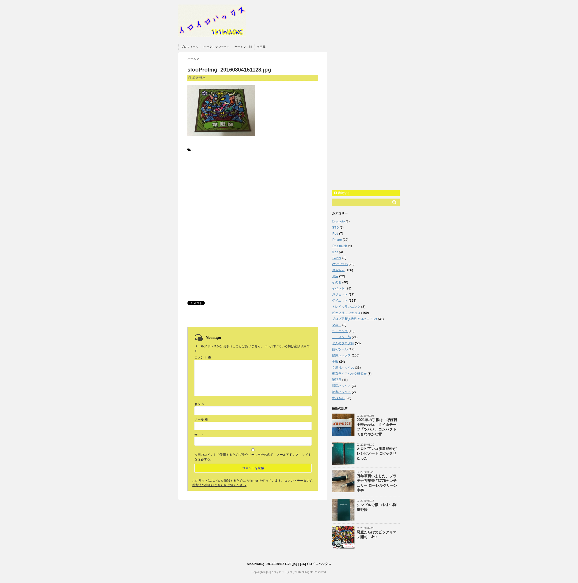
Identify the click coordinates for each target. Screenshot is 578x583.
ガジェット (340, 294)
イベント (338, 288)
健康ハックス (341, 355)
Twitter (336, 258)
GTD (335, 227)
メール (201, 419)
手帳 (335, 361)
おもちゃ (338, 270)
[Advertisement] (252, 193)
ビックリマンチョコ (216, 47)
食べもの (338, 398)
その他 (336, 282)
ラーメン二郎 (243, 47)
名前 (199, 404)
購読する (343, 193)
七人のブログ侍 (343, 343)
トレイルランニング (346, 306)
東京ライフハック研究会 (349, 373)
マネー (336, 325)
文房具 (261, 47)
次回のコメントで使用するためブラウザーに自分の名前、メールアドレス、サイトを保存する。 (252, 457)
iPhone (337, 239)
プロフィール (189, 47)
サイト (199, 435)
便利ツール (340, 349)
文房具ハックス (343, 367)
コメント (202, 357)
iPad (335, 233)
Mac (335, 252)
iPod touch (339, 246)
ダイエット (340, 300)
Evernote (338, 221)
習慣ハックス (341, 386)
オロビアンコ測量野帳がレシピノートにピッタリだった (376, 453)
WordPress (340, 264)
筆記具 (336, 380)
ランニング (340, 331)
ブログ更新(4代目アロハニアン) (354, 319)
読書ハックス (341, 392)
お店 (335, 276)
